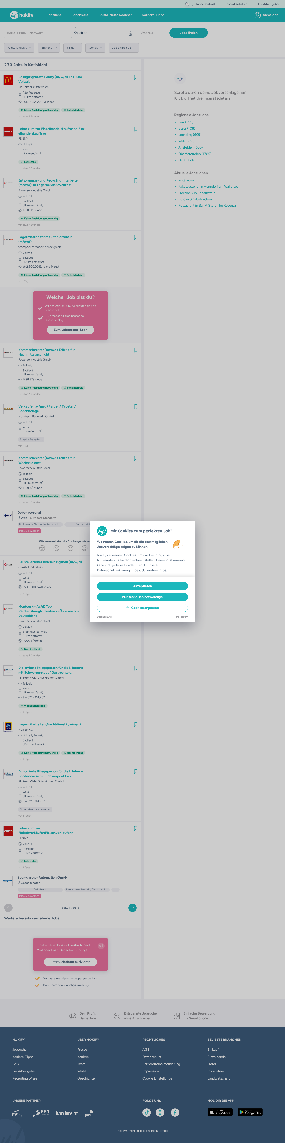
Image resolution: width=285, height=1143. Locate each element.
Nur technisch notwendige (142, 597)
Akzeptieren (142, 586)
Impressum (181, 616)
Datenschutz (104, 616)
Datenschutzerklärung (113, 570)
